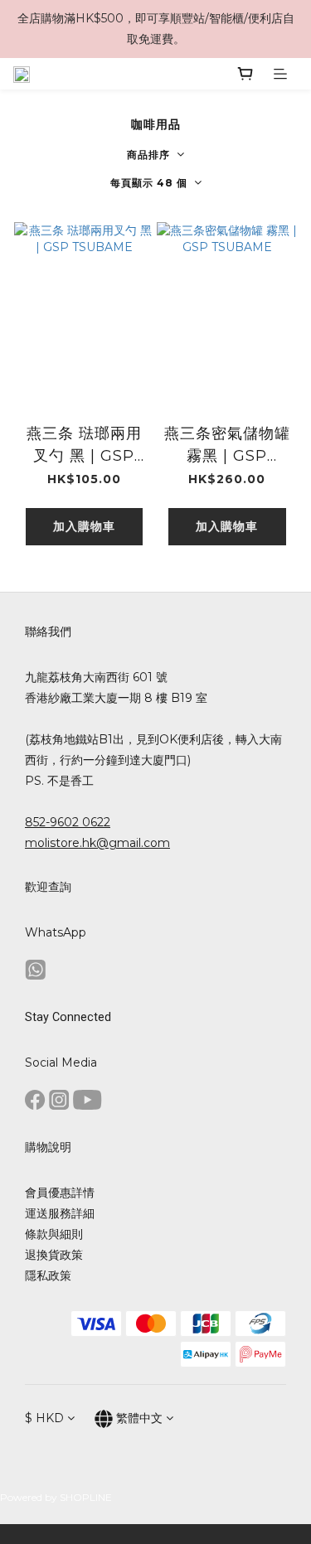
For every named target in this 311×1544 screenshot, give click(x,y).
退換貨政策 (54, 1254)
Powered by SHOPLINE (56, 1497)
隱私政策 (48, 1275)
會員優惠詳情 (60, 1192)
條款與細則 (54, 1234)
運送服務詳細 (60, 1213)
